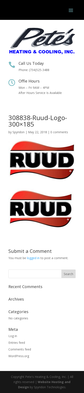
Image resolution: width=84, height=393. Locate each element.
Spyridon (18, 132)
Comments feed (19, 349)
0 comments (59, 132)
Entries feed (16, 343)
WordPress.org (18, 356)
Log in (12, 336)
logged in (33, 258)
